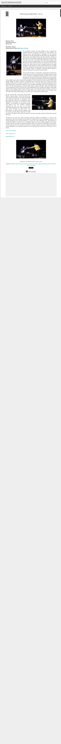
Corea (28, 163)
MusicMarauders (38, 161)
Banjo (11, 163)
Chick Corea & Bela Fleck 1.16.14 (31, 14)
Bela (14, 163)
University (32, 165)
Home (10, 6)
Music (49, 163)
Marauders (45, 163)
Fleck (36, 163)
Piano (28, 165)
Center (17, 163)
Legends (40, 163)
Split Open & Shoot (23, 48)
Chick (20, 163)
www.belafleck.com (10, 136)
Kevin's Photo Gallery (11, 130)
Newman (54, 163)
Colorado (25, 163)
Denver (32, 163)
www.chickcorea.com (11, 133)
